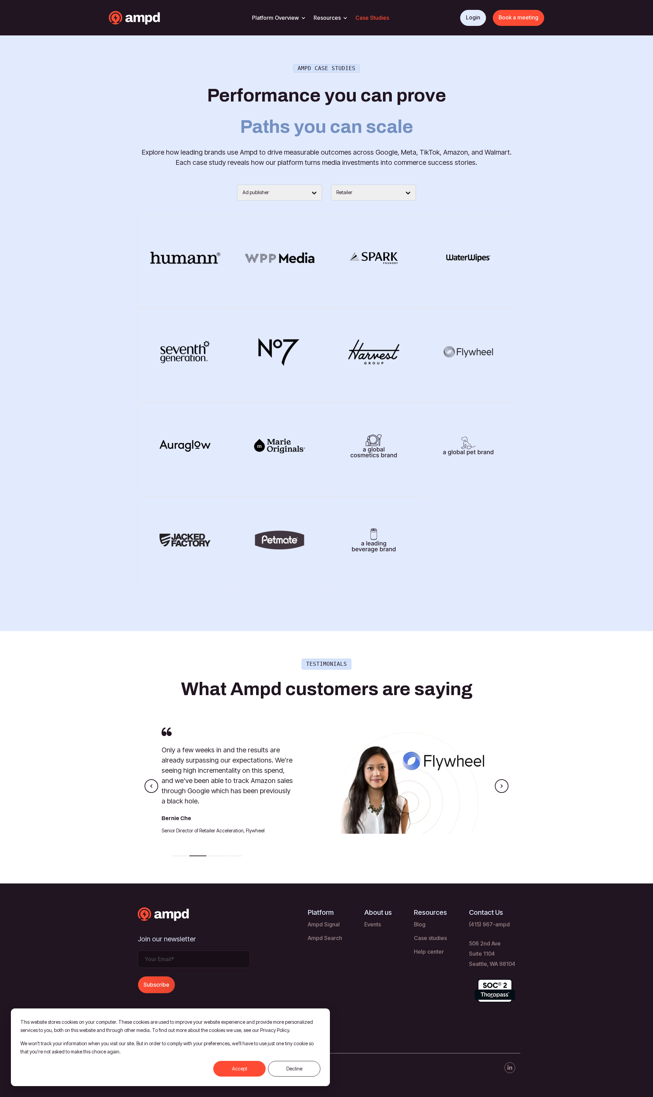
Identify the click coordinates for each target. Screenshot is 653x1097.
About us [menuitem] (378, 912)
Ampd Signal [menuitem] (324, 924)
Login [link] (473, 17)
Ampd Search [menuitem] (325, 938)
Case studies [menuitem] (430, 938)
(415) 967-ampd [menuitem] (489, 924)
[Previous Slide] (151, 786)
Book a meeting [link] (518, 17)
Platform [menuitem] (321, 912)
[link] (148, 17)
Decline (294, 1068)
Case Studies (372, 17)
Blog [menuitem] (419, 924)
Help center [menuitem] (429, 951)
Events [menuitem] (372, 924)
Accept (239, 1068)
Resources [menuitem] (430, 912)
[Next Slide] (501, 786)
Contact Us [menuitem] (486, 912)
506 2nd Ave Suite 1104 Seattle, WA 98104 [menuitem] (492, 953)
